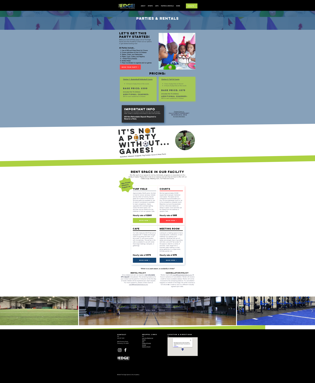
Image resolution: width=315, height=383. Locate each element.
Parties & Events (146, 343)
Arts (143, 341)
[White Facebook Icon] (125, 350)
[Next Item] (312, 310)
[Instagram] (119, 350)
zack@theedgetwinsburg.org (138, 284)
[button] (178, 6)
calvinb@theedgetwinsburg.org (179, 114)
